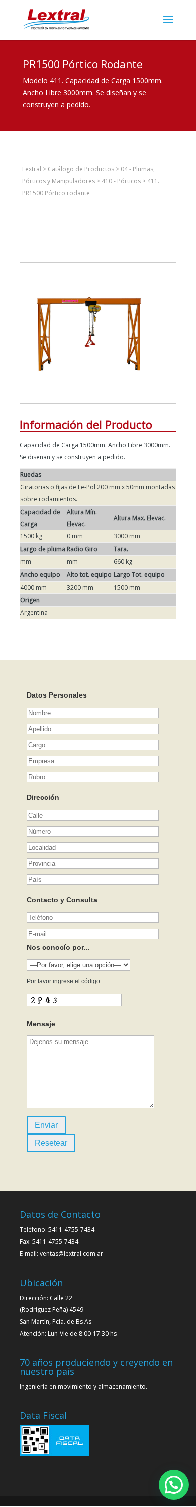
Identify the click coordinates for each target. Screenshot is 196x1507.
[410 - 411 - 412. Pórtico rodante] (90, 403)
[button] (174, 1485)
